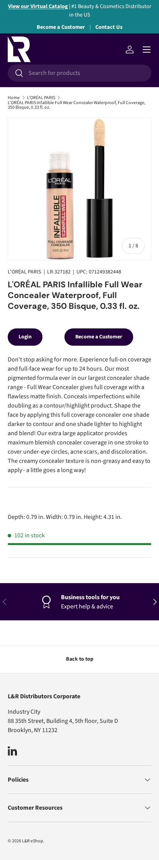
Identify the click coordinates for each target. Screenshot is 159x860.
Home (14, 98)
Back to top (79, 659)
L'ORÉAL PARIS (41, 98)
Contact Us (108, 27)
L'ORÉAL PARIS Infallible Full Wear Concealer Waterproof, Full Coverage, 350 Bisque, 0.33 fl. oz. (76, 105)
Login (25, 337)
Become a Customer (61, 27)
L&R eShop (32, 841)
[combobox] (79, 73)
